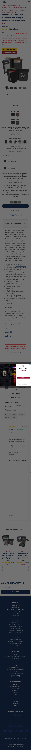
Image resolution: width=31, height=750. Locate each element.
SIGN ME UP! (23, 377)
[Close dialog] (30, 364)
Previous (2, 748)
